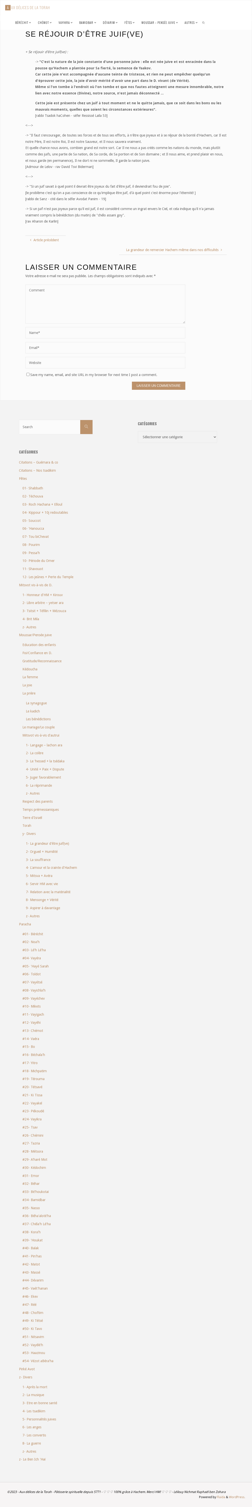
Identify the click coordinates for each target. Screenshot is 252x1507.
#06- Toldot (31, 974)
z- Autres (29, 627)
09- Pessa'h (31, 553)
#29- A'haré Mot (34, 1159)
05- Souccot (31, 521)
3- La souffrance (38, 860)
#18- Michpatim (34, 1071)
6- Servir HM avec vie (42, 884)
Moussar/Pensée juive (35, 635)
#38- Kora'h (31, 1232)
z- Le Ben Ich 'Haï (32, 1459)
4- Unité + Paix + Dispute (45, 769)
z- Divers (25, 1377)
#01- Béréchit (32, 934)
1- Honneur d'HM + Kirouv (42, 595)
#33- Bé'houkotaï (35, 1192)
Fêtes (23, 479)
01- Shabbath (32, 488)
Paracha (25, 924)
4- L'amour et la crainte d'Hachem (51, 868)
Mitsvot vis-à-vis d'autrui (40, 735)
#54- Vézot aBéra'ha (37, 1361)
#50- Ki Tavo (32, 1329)
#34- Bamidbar (34, 1200)
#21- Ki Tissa (32, 1095)
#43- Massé (31, 1272)
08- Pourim (31, 545)
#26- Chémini (32, 1135)
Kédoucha (29, 669)
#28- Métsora (32, 1151)
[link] (204, 22)
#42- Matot (31, 1264)
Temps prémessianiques (40, 810)
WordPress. (237, 1497)
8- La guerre (31, 1443)
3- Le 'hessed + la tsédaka (45, 761)
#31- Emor (30, 1176)
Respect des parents (37, 801)
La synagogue (36, 703)
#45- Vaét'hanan (35, 1288)
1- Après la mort (34, 1387)
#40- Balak (30, 1248)
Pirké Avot (27, 1369)
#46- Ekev (30, 1296)
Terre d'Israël (32, 818)
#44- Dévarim (33, 1280)
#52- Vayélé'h (32, 1345)
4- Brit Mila (30, 619)
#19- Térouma (33, 1079)
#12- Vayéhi (31, 1023)
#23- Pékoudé (33, 1111)
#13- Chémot (32, 1031)
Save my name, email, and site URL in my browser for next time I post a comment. (93, 375)
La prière (28, 693)
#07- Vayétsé (32, 982)
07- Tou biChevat (35, 537)
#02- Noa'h (31, 942)
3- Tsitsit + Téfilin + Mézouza (44, 611)
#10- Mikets (31, 1006)
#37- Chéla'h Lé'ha (36, 1224)
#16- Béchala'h (33, 1055)
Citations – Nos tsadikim (37, 470)
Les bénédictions (38, 719)
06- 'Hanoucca (33, 528)
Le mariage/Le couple (38, 727)
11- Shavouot (32, 569)
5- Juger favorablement (43, 777)
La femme (30, 677)
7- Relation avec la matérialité (48, 892)
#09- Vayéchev (33, 998)
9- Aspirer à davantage (43, 908)
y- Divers (29, 834)
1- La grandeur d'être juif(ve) (47, 843)
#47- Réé (29, 1305)
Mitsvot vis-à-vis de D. (35, 585)
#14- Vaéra (30, 1039)
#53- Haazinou (33, 1353)
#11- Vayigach (33, 1014)
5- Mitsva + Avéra (39, 876)
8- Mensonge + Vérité (42, 900)
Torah (26, 826)
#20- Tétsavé (32, 1087)
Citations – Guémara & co (38, 462)
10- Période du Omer (38, 561)
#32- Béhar (31, 1184)
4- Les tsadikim (33, 1411)
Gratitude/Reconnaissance (42, 661)
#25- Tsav (30, 1127)
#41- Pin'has (32, 1256)
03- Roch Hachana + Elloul (42, 504)
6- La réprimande (39, 785)
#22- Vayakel (32, 1103)
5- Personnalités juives (39, 1419)
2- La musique (33, 1395)
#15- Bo (28, 1047)
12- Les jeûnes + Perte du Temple (47, 577)
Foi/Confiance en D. (37, 653)
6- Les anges (31, 1427)
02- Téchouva (32, 496)
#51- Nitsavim (33, 1337)
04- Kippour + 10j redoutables (45, 512)
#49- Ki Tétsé (32, 1321)
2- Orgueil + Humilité (42, 852)
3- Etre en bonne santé (39, 1403)
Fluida (220, 1497)
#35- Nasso (31, 1208)
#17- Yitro (30, 1063)
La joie (27, 685)
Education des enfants (39, 645)
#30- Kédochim (34, 1168)
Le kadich (33, 711)
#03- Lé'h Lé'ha (34, 950)
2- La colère (34, 753)
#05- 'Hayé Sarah (35, 966)
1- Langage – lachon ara (44, 745)
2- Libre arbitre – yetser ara (42, 603)
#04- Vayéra (31, 958)
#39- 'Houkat (32, 1240)
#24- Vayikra (32, 1119)
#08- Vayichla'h (34, 990)
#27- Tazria (31, 1143)
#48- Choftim (32, 1313)
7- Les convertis (34, 1435)
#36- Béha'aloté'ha (36, 1216)
